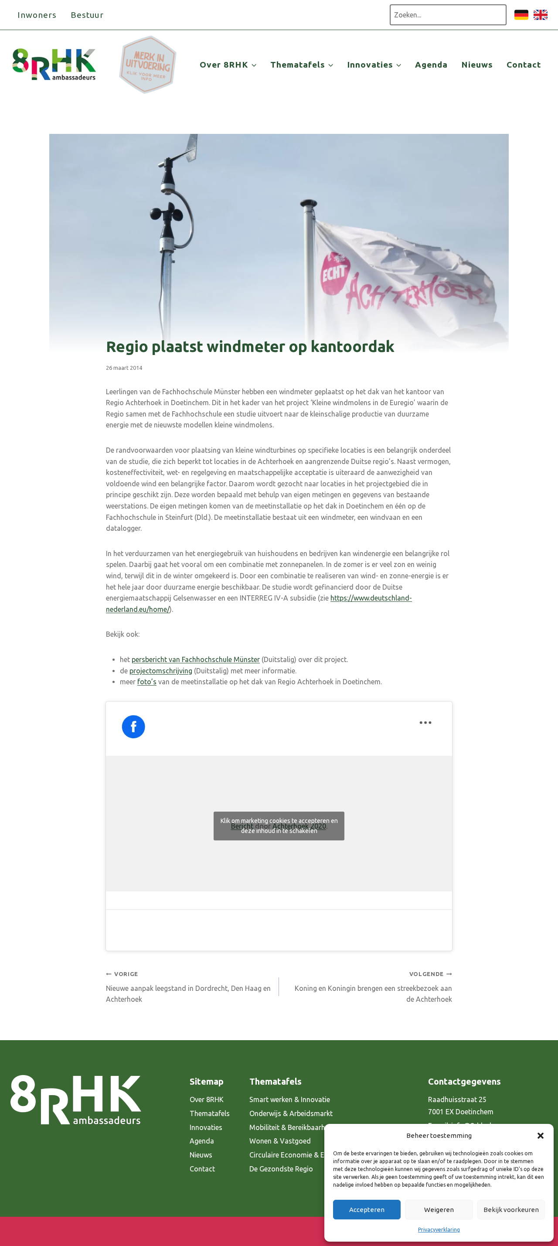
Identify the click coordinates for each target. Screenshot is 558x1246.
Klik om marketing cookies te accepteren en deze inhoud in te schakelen (279, 825)
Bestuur (87, 15)
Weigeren (439, 1209)
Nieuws (477, 64)
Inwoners (37, 15)
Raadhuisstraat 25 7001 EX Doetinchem (460, 1106)
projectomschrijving (160, 671)
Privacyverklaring (439, 1229)
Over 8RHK (207, 1099)
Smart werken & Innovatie (289, 1099)
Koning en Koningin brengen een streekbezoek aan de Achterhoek (373, 987)
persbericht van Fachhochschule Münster (196, 659)
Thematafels (210, 1113)
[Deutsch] (521, 19)
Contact (524, 64)
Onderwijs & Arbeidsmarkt (291, 1113)
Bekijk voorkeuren (511, 1209)
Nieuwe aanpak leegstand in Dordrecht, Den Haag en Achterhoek (188, 987)
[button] (540, 1135)
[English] (541, 19)
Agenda (431, 64)
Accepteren (366, 1209)
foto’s (147, 682)
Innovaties (206, 1127)
